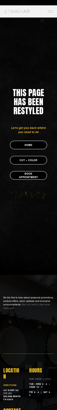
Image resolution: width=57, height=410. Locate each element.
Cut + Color (28, 160)
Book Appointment (28, 175)
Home (28, 145)
